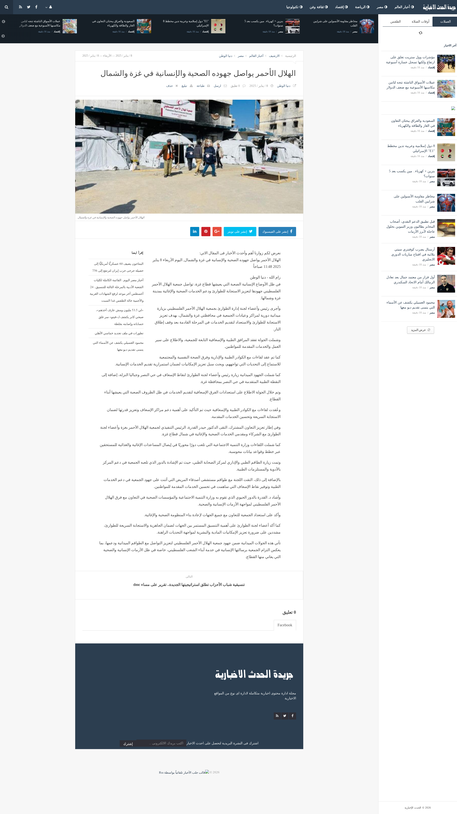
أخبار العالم (403, 7)
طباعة (200, 86)
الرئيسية (290, 56)
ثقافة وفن (317, 7)
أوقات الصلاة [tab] (420, 21)
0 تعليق (235, 86)
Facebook (285, 625)
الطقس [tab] (395, 21)
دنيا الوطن (225, 56)
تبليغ (184, 86)
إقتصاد (340, 7)
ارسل (217, 86)
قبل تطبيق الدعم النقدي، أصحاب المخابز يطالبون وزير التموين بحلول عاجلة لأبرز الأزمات (410, 226)
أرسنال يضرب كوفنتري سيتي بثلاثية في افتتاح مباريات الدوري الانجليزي (413, 254)
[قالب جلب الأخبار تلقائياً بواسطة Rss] (184, 772)
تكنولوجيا (293, 7)
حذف (169, 86)
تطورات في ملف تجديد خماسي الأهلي (119, 333)
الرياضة (361, 7)
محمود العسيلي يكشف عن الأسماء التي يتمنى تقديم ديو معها (118, 346)
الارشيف (274, 56)
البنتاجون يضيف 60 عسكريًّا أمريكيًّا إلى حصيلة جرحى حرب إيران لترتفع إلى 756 (117, 267)
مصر (381, 7)
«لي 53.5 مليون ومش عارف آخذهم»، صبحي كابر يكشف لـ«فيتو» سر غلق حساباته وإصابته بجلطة (119, 317)
